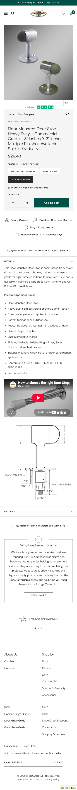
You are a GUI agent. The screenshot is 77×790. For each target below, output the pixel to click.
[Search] (12, 13)
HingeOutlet (32, 775)
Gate (45, 675)
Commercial (49, 681)
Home (11, 114)
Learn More (38, 595)
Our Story (10, 661)
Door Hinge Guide (14, 720)
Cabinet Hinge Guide (16, 714)
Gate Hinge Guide (14, 727)
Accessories (49, 695)
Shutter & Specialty (54, 688)
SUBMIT (58, 762)
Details (9, 261)
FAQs (45, 714)
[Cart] (71, 13)
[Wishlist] (63, 14)
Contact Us (49, 727)
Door (45, 661)
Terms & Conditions (28, 779)
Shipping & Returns (53, 734)
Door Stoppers (26, 114)
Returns (9, 511)
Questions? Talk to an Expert (40, 250)
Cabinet (47, 668)
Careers (9, 668)
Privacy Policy (52, 779)
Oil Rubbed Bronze (20, 179)
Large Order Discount (55, 720)
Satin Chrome (50, 171)
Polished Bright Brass (23, 171)
